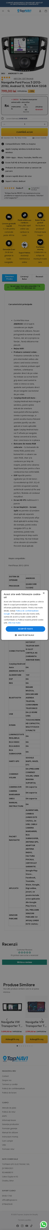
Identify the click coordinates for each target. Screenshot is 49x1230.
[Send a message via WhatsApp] (43, 1224)
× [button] (44, 593)
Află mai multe (14, 622)
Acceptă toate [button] (25, 629)
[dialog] (24, 615)
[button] (24, 635)
